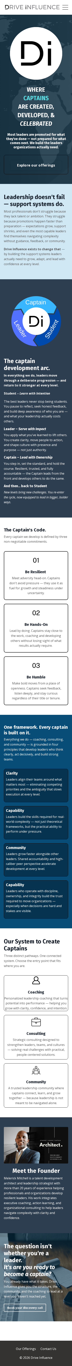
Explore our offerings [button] (36, 165)
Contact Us (48, 1349)
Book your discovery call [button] (25, 1308)
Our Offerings (26, 1349)
